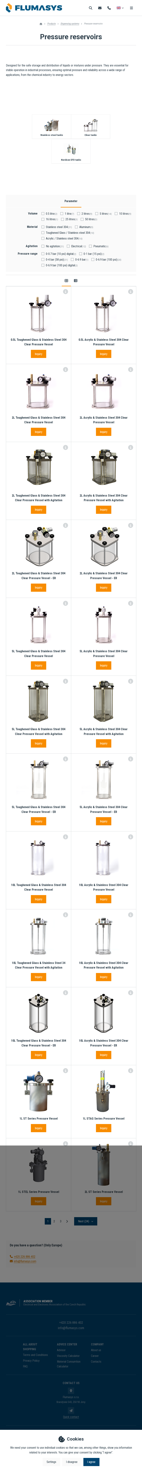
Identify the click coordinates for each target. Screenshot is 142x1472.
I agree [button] (91, 1462)
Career (95, 1356)
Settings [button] (51, 1462)
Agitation (32, 246)
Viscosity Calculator (68, 1356)
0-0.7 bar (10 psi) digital (61, 254)
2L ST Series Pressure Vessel (104, 1192)
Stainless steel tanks (51, 135)
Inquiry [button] (38, 354)
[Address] (71, 1391)
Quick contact (71, 1417)
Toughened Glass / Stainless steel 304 (70, 233)
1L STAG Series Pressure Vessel (103, 1118)
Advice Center (67, 1344)
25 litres (71, 219)
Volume (33, 213)
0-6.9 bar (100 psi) (108, 259)
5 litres (106, 213)
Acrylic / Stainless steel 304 (64, 238)
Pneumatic (101, 246)
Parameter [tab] (71, 201)
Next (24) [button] (83, 1221)
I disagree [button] (71, 1462)
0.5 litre (51, 213)
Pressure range (28, 253)
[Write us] (71, 1410)
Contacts (96, 1361)
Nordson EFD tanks (71, 159)
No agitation (55, 246)
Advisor (61, 1350)
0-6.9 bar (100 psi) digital (62, 265)
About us (96, 1350)
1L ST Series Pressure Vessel (39, 1118)
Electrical (78, 246)
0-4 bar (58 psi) (57, 259)
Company (97, 1344)
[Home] (34, 8)
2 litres (87, 213)
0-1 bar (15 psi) (94, 254)
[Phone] (109, 7)
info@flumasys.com (25, 1261)
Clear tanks (90, 135)
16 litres (52, 219)
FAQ (25, 1366)
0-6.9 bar (81, 259)
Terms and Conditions (35, 1355)
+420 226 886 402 (24, 1256)
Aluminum (86, 227)
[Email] (99, 7)
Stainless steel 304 (59, 227)
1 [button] (49, 1222)
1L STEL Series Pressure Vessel (38, 1192)
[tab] (66, 280)
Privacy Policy (31, 1360)
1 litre (69, 213)
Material (32, 227)
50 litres (91, 219)
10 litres (125, 213)
